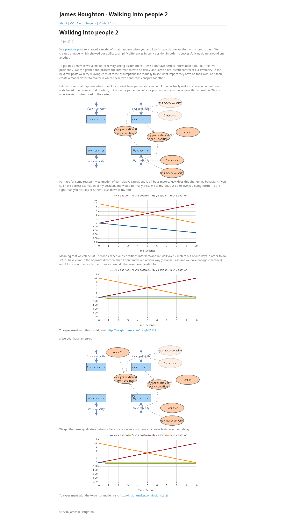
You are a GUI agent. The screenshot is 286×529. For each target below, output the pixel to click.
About (63, 23)
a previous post (73, 49)
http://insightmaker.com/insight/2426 (144, 495)
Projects (91, 23)
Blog (79, 23)
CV (72, 23)
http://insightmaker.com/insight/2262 (131, 330)
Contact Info (107, 23)
